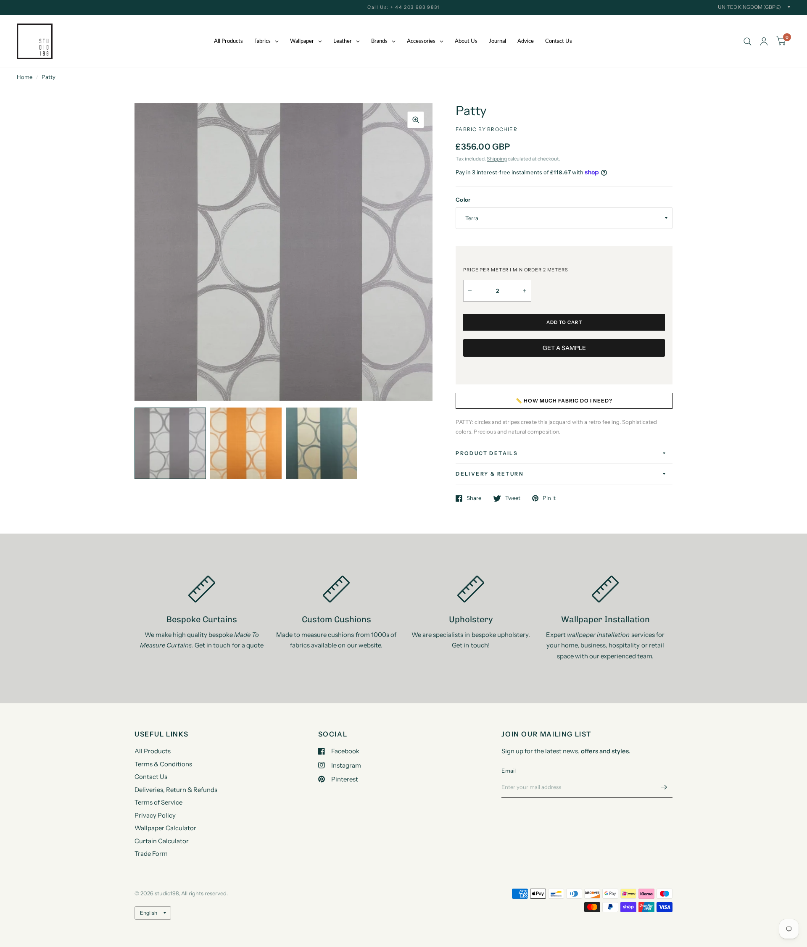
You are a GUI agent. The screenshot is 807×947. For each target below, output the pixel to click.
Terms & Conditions (163, 764)
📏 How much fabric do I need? (564, 400)
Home (24, 77)
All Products (152, 751)
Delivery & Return (490, 474)
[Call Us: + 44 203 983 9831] (403, 7)
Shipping (497, 158)
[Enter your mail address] (664, 787)
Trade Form (151, 854)
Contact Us (150, 777)
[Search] (747, 41)
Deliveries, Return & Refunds (175, 790)
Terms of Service (158, 802)
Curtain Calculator (161, 841)
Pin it (549, 498)
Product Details (487, 453)
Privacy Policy (155, 815)
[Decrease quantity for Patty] (470, 290)
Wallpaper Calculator (165, 828)
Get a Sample (564, 348)
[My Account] (764, 41)
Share (474, 498)
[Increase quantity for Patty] (524, 290)
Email (508, 770)
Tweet (512, 498)
